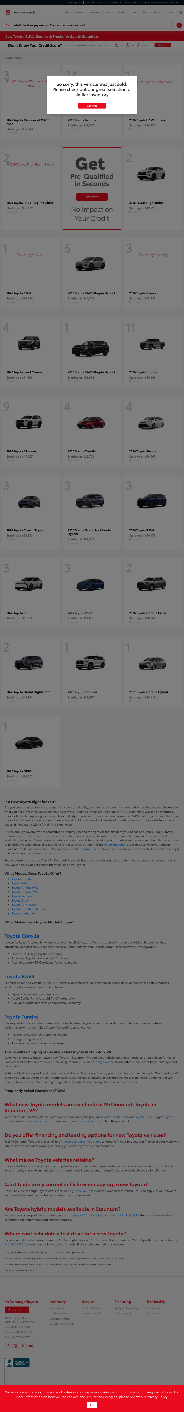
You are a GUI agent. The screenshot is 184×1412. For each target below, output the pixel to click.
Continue (92, 105)
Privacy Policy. (157, 1396)
